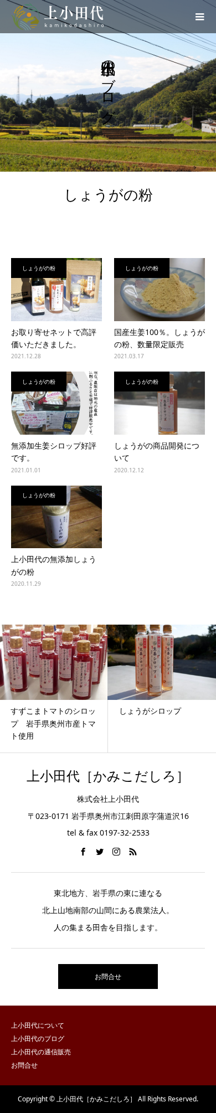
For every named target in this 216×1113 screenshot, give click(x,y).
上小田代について (37, 1025)
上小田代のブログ (37, 1038)
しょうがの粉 (38, 268)
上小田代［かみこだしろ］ (108, 776)
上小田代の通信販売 (41, 1052)
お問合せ (108, 976)
